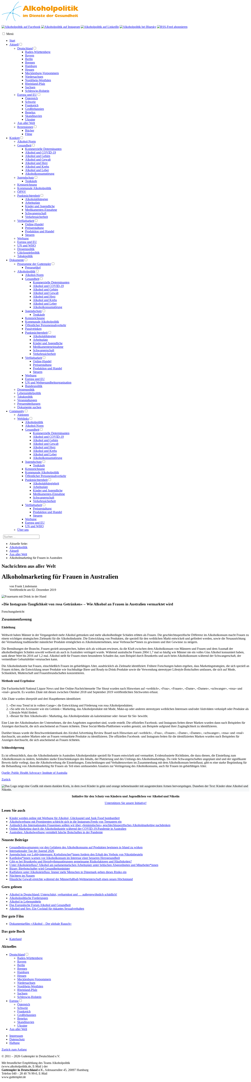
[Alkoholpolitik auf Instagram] (60, 26)
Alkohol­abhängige (44, 336)
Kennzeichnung (27, 184)
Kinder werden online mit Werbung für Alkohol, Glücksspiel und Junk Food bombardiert (64, 818)
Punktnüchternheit (28, 195)
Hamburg (31, 66)
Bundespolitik (33, 386)
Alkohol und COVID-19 (40, 152)
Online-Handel (34, 224)
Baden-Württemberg (37, 52)
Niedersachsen (34, 76)
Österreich (31, 98)
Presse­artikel (33, 267)
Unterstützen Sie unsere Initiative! (125, 803)
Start (12, 40)
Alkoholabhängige (36, 199)
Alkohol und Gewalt (38, 159)
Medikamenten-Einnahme (41, 209)
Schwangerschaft (35, 213)
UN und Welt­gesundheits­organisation (48, 382)
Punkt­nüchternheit (36, 332)
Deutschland (25, 48)
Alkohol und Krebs (37, 166)
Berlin (29, 59)
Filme (28, 134)
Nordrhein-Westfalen (38, 80)
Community (16, 411)
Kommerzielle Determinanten (43, 149)
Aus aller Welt (26, 123)
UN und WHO (26, 245)
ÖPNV (21, 191)
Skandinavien (33, 116)
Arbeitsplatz (32, 202)
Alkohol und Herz (36, 163)
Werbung (23, 238)
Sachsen (30, 87)
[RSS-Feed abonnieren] (172, 26)
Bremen (30, 62)
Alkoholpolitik (26, 271)
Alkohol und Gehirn (37, 156)
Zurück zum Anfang (14, 1049)
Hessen (29, 69)
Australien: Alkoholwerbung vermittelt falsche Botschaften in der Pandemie (56, 832)
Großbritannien (34, 109)
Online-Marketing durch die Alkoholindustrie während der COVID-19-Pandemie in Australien (67, 828)
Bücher (29, 130)
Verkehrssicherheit (36, 216)
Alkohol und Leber (37, 170)
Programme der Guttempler (34, 264)
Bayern (29, 55)
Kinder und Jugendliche (40, 206)
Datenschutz (17, 1039)
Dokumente (16, 260)
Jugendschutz (25, 177)
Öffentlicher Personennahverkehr (45, 476)
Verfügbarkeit (25, 220)
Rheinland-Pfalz (35, 83)
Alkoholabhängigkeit (46, 483)
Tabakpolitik (25, 256)
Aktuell (14, 44)
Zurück (6, 779)
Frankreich (31, 105)
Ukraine (30, 119)
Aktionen (23, 414)
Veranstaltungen (27, 400)
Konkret (14, 138)
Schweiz (30, 101)
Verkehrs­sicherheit (44, 353)
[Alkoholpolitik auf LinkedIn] (100, 26)
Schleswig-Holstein (37, 90)
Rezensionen (25, 127)
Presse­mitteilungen (28, 403)
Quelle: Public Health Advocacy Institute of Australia (34, 772)
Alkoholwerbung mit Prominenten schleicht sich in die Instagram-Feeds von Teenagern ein (65, 821)
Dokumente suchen (29, 407)
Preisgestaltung (34, 227)
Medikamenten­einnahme (48, 346)
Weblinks (23, 418)
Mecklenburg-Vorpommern (42, 73)
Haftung (14, 1043)
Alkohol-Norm (26, 141)
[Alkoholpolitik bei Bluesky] (138, 26)
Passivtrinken (33, 328)
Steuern (30, 235)
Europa (13, 1000)
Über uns (23, 529)
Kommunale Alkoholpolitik (34, 188)
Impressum (16, 1035)
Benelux (30, 112)
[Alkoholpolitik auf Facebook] (21, 26)
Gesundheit (24, 145)
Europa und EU (27, 94)
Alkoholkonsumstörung (39, 173)
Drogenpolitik (26, 249)
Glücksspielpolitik (28, 252)
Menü (10, 34)
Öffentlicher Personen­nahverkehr (45, 325)
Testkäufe (31, 181)
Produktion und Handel (39, 231)
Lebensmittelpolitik (29, 393)
